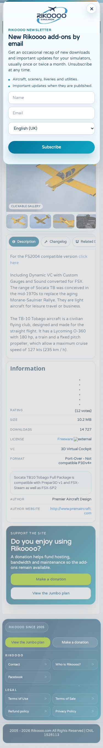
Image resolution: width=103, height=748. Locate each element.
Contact (14, 664)
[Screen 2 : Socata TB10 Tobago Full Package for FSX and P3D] (40, 221)
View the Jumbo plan (50, 593)
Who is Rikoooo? (68, 664)
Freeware (65, 439)
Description (26, 242)
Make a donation (51, 579)
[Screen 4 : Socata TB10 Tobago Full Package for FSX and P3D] (87, 221)
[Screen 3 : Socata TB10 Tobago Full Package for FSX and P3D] (63, 221)
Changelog (58, 242)
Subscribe (51, 147)
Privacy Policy (65, 711)
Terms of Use (18, 699)
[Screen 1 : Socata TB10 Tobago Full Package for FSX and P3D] (17, 221)
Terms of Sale (65, 699)
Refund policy (18, 711)
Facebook (15, 677)
